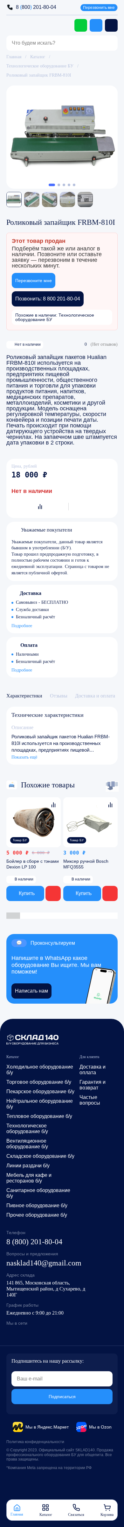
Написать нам (31, 991)
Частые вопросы (89, 1100)
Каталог (37, 56)
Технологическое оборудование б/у (27, 1128)
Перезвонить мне (99, 7)
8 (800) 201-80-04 (34, 1242)
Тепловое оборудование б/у (39, 1116)
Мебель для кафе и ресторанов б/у (29, 1177)
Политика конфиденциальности (35, 1442)
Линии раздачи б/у (28, 1165)
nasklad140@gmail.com (43, 1263)
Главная (13, 56)
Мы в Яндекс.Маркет (47, 1426)
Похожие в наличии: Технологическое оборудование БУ (54, 317)
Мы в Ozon (100, 1426)
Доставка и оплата (92, 1069)
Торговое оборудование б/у (38, 1082)
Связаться (76, 1514)
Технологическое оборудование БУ (39, 66)
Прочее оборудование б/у (36, 1215)
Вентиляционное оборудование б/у (27, 1143)
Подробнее (21, 626)
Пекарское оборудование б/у (40, 1091)
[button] (52, 185)
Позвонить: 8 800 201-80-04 (47, 298)
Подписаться (62, 1396)
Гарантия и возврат (92, 1084)
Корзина (107, 1514)
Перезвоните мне (33, 280)
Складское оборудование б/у (40, 1156)
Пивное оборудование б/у (36, 1205)
